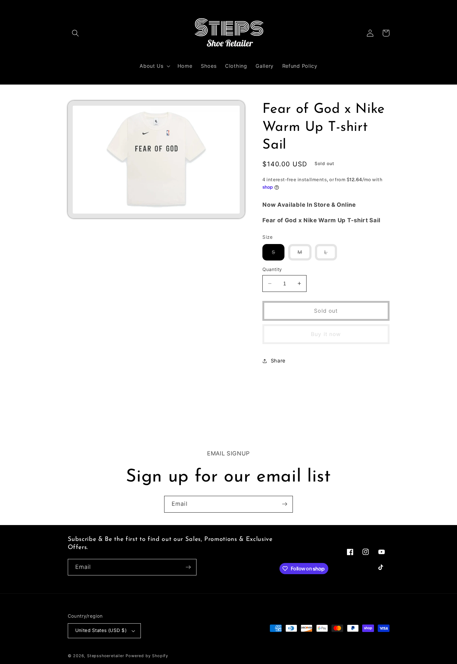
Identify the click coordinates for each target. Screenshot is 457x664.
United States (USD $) (101, 630)
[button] (76, 33)
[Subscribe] (285, 504)
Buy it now (326, 334)
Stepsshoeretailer (105, 655)
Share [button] (278, 360)
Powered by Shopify (147, 655)
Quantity (272, 269)
